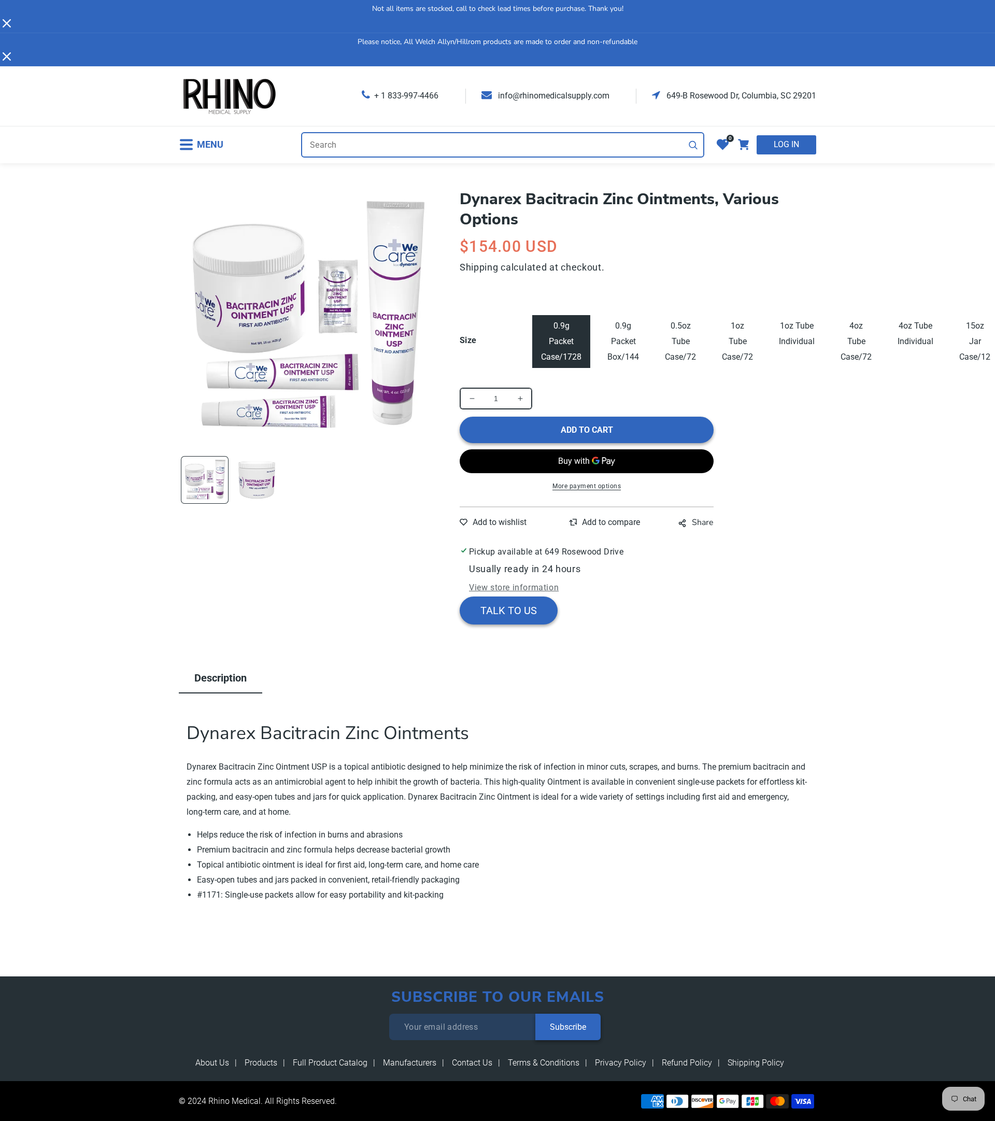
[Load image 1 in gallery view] (204, 480)
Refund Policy (687, 1063)
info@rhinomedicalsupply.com (552, 96)
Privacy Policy (620, 1063)
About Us (212, 1063)
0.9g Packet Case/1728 (561, 341)
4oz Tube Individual (915, 333)
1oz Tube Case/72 (737, 341)
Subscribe (568, 1027)
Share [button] (703, 522)
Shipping (479, 267)
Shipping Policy (756, 1063)
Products (261, 1063)
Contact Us (472, 1063)
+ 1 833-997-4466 (406, 96)
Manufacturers (409, 1063)
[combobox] (502, 145)
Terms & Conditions (543, 1063)
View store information (514, 587)
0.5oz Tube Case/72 (680, 341)
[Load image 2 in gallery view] (256, 480)
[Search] (693, 145)
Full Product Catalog (330, 1063)
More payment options (586, 486)
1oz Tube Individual (797, 333)
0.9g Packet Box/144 (623, 341)
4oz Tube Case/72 (856, 341)
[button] (201, 145)
